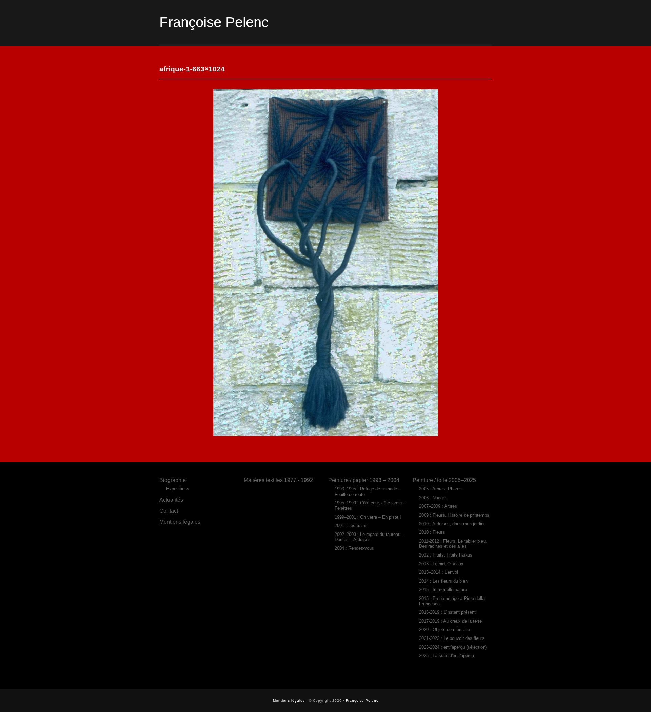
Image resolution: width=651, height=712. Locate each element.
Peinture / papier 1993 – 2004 (363, 480)
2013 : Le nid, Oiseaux (441, 563)
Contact (168, 511)
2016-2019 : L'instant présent (447, 612)
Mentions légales (179, 522)
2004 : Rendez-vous (354, 548)
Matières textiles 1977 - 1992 (278, 480)
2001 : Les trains (351, 525)
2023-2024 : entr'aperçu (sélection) (453, 647)
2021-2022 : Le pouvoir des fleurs (452, 638)
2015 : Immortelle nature (443, 589)
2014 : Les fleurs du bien (443, 581)
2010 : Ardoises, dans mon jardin (451, 523)
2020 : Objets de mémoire (444, 629)
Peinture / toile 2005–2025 (444, 480)
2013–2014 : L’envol (438, 572)
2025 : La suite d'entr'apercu (446, 655)
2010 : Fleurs (432, 532)
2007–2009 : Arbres (438, 506)
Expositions (177, 488)
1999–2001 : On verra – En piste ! (368, 517)
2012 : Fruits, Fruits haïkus (445, 555)
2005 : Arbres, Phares (440, 488)
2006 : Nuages (433, 497)
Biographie (172, 480)
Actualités (171, 500)
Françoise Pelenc (214, 22)
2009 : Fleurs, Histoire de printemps (454, 515)
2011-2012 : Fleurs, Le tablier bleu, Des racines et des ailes (453, 544)
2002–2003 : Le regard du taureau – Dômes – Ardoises (369, 537)
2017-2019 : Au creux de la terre (450, 621)
